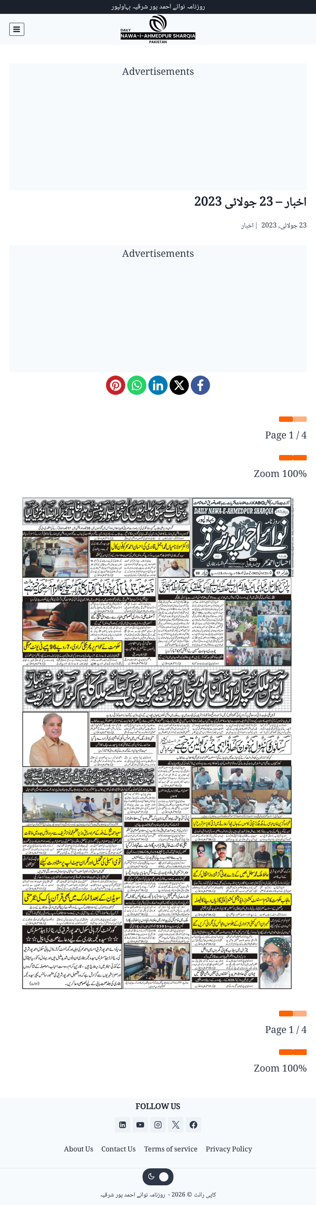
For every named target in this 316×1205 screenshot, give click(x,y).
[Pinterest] (115, 385)
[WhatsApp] (136, 385)
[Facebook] (200, 385)
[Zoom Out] (300, 457)
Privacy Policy (229, 1150)
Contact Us (118, 1150)
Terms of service (171, 1150)
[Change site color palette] (158, 1176)
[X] (179, 385)
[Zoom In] (286, 457)
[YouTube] (140, 1125)
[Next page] (286, 419)
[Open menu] (16, 29)
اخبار (247, 226)
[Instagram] (158, 1125)
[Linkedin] (122, 1125)
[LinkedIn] (158, 385)
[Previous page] (300, 419)
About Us (78, 1150)
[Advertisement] (158, 136)
